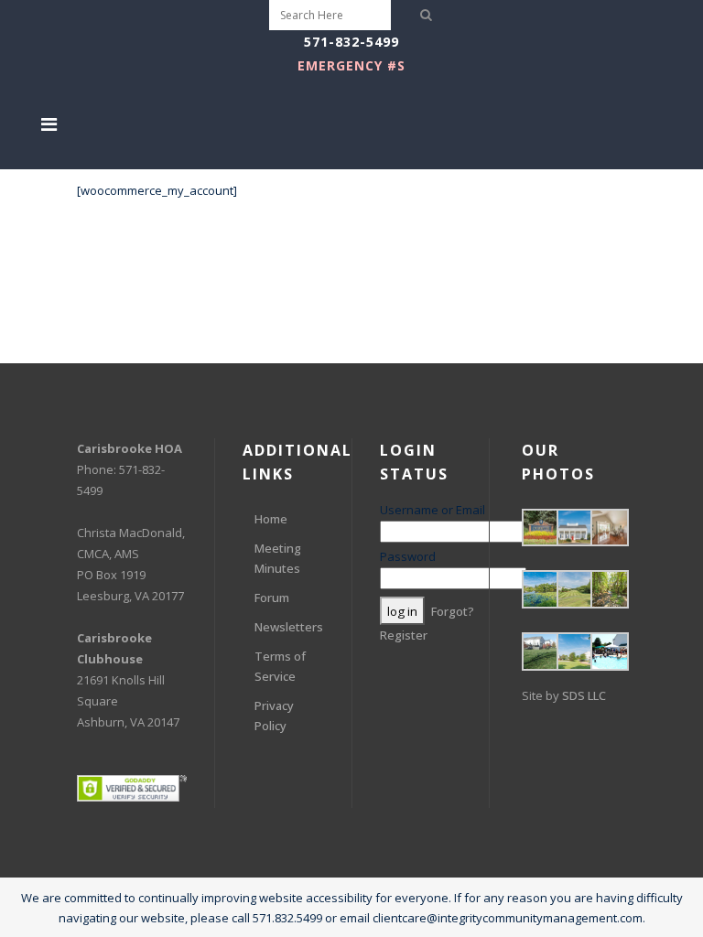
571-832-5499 (351, 41)
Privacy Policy (274, 715)
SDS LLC (584, 695)
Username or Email (432, 509)
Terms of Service (280, 666)
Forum (271, 597)
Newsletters (288, 627)
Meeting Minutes (277, 558)
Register (403, 635)
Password (408, 556)
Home (270, 519)
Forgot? (452, 611)
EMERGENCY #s (351, 65)
